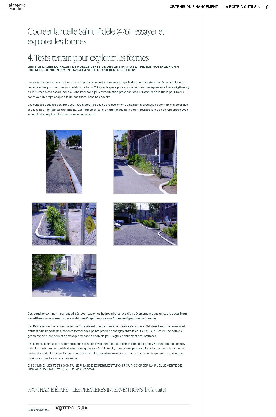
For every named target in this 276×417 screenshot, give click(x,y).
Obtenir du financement (194, 7)
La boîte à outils (240, 7)
